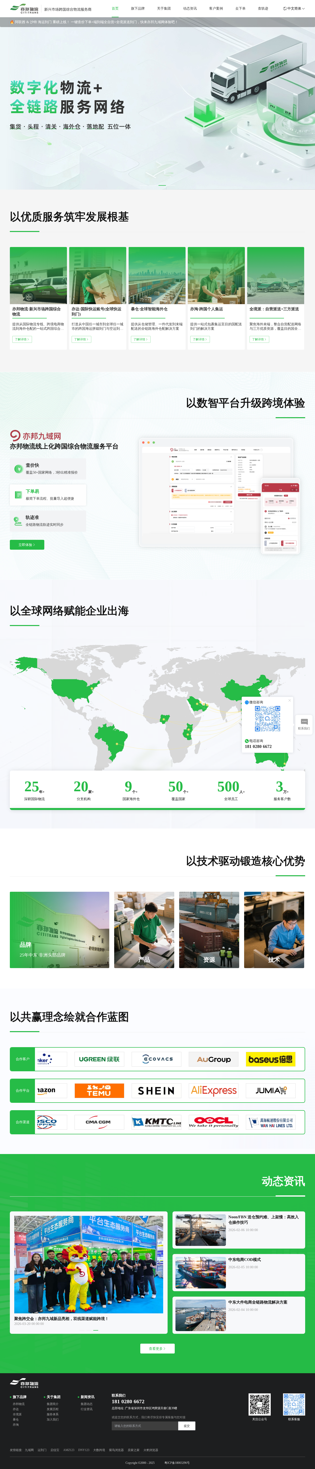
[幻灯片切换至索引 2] (153, 185)
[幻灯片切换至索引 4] (171, 185)
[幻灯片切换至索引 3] (162, 185)
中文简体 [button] (294, 8)
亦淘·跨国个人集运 (206, 309)
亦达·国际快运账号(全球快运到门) (96, 311)
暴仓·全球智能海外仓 (149, 309)
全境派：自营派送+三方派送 (274, 309)
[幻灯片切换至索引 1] (143, 185)
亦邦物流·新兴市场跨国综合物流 (36, 311)
